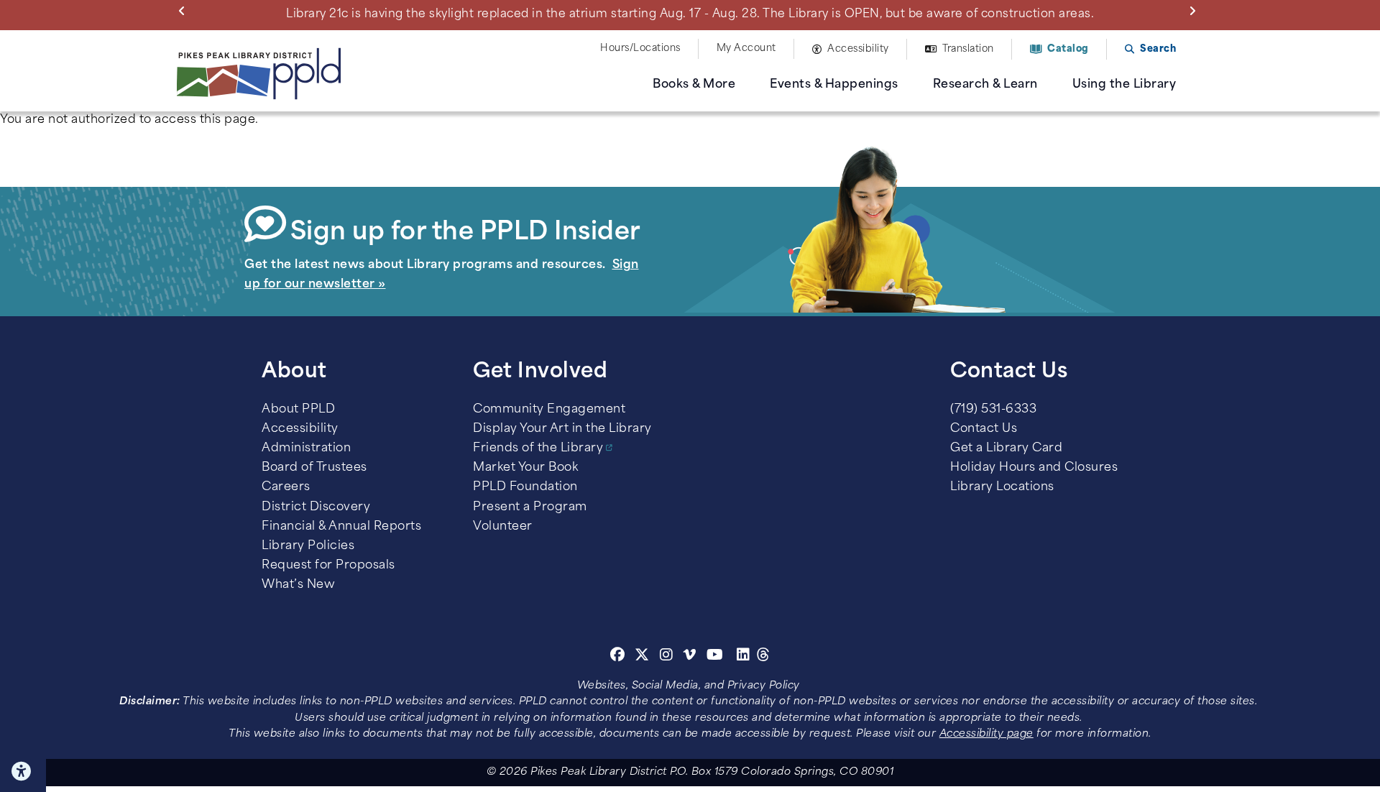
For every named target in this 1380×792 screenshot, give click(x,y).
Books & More (694, 85)
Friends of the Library (538, 448)
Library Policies (308, 546)
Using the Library (1124, 85)
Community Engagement (549, 409)
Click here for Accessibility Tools (23, 771)
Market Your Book (525, 468)
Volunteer (503, 527)
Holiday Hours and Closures (1034, 468)
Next (1195, 10)
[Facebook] (617, 657)
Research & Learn (985, 85)
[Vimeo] (689, 657)
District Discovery (316, 507)
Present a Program (530, 507)
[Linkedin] (743, 657)
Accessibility (858, 49)
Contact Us (983, 429)
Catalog (1068, 49)
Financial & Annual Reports (341, 527)
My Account (746, 48)
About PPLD (298, 409)
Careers (286, 487)
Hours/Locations (640, 48)
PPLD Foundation (525, 487)
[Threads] (763, 657)
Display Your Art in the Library (562, 429)
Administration (306, 448)
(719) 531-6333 (993, 409)
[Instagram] (668, 657)
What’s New (298, 585)
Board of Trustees (314, 468)
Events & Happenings (834, 85)
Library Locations (1002, 487)
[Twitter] (642, 657)
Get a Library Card (1006, 448)
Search (1158, 49)
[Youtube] (715, 657)
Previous (185, 10)
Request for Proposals (328, 565)
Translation (968, 49)
